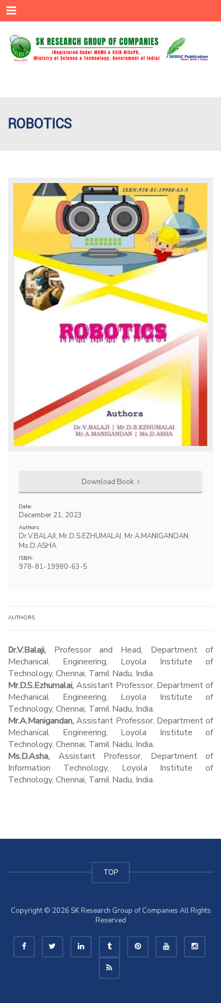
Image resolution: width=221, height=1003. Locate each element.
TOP (111, 872)
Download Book (108, 482)
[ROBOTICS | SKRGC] (110, 48)
